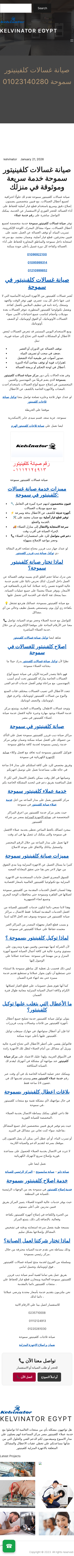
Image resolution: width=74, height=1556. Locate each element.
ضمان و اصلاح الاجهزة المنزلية (37, 1345)
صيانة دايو (63, 1171)
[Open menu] (72, 40)
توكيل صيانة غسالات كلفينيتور (30, 637)
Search (42, 8)
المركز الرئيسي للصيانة (19, 1171)
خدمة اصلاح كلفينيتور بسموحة (37, 1180)
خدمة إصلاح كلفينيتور (59, 1189)
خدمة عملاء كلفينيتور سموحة (37, 791)
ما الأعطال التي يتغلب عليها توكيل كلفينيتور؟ (37, 1006)
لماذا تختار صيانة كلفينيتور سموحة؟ (37, 565)
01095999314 (37, 262)
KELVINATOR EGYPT (28, 31)
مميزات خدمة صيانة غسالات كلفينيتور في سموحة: (37, 492)
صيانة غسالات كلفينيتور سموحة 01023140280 (37, 76)
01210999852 (37, 270)
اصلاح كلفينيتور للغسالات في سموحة (37, 649)
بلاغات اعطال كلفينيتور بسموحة (37, 1092)
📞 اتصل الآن (24, 1376)
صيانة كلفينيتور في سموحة (37, 726)
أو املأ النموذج (49, 1376)
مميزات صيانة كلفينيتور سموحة (37, 856)
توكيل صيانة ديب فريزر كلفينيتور (35, 553)
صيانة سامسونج (45, 1171)
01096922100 (37, 254)
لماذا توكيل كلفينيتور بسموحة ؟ (37, 938)
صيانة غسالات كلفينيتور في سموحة (37, 283)
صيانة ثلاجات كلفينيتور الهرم (27, 425)
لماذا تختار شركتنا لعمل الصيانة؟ (37, 1240)
